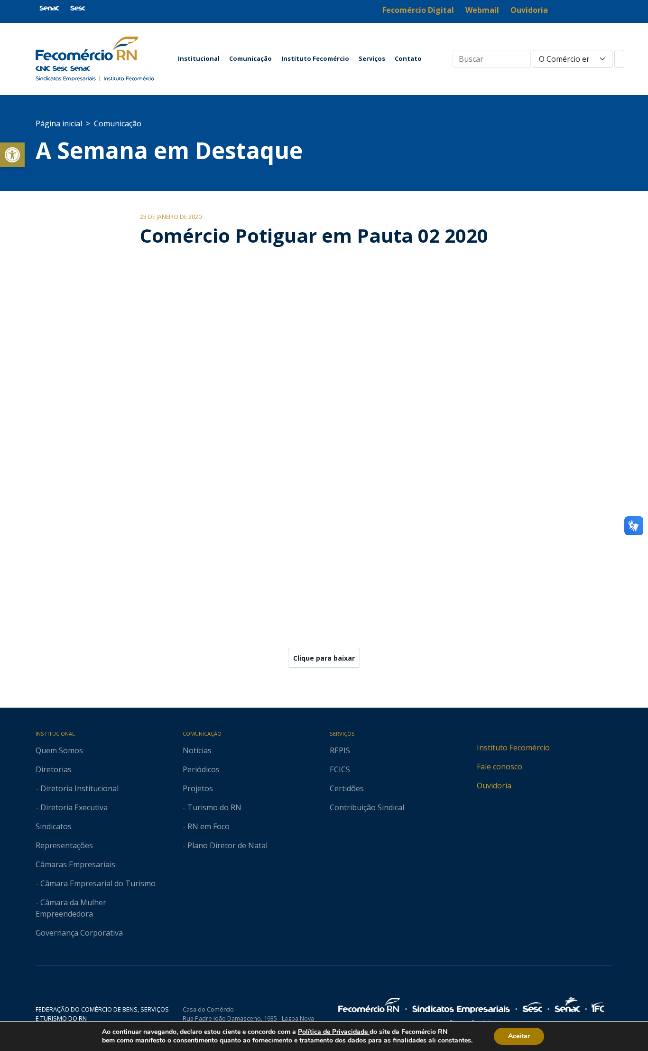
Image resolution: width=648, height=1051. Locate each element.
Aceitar (519, 1036)
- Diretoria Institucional (77, 788)
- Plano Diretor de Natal (225, 845)
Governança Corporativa (79, 933)
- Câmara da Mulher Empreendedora (71, 908)
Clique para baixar (324, 658)
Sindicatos (54, 826)
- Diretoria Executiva (72, 807)
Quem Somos (59, 750)
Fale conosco (499, 766)
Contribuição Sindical (367, 807)
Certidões (347, 788)
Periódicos (201, 769)
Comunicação (250, 58)
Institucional (199, 58)
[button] (12, 154)
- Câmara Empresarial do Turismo (96, 883)
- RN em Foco (206, 826)
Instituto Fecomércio (315, 58)
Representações (64, 845)
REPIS (340, 750)
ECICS (340, 769)
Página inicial (59, 123)
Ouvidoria (494, 785)
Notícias (197, 750)
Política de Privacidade (334, 1031)
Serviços (372, 58)
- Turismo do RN (212, 807)
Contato (408, 58)
